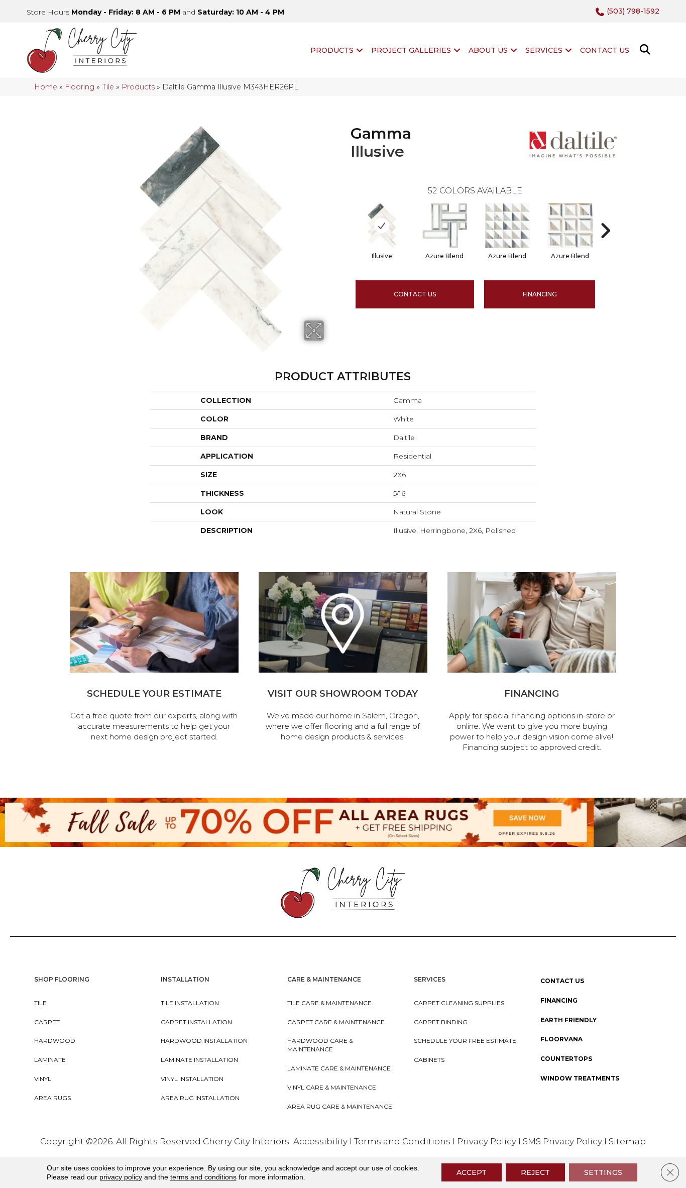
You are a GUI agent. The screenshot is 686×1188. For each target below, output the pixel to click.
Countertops (566, 1058)
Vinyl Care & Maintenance (331, 1087)
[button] (360, 50)
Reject (535, 1172)
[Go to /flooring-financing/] (531, 664)
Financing (559, 1000)
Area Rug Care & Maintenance (339, 1106)
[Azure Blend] (445, 225)
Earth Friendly (568, 1020)
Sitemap (627, 1141)
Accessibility (320, 1141)
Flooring (79, 86)
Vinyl (42, 1079)
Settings (603, 1172)
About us (488, 50)
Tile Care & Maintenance (329, 1003)
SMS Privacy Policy (563, 1141)
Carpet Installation (196, 1022)
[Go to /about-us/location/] (343, 658)
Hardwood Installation (204, 1040)
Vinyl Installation (192, 1079)
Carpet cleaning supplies (459, 1003)
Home (45, 86)
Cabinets (429, 1059)
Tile (108, 86)
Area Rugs (52, 1098)
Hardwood (54, 1040)
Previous (345, 215)
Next (605, 215)
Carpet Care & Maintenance (336, 1022)
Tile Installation (190, 1003)
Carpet (47, 1022)
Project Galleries (411, 50)
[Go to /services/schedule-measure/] (154, 658)
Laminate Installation (199, 1059)
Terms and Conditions (402, 1141)
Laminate (50, 1059)
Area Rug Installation (200, 1098)
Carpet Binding (441, 1022)
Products (332, 50)
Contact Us (604, 50)
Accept (471, 1172)
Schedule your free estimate (465, 1040)
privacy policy (120, 1177)
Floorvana (561, 1039)
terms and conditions (203, 1177)
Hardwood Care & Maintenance (320, 1045)
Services (543, 50)
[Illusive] (382, 225)
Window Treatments (579, 1078)
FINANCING (540, 294)
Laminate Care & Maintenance (339, 1068)
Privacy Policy (487, 1141)
